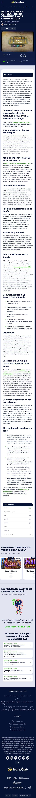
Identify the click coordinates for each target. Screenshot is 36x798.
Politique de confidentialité (17, 724)
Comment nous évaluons (18, 727)
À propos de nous (17, 721)
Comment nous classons (17, 730)
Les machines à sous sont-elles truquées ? (17, 696)
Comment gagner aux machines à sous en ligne (18, 707)
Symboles (18, 699)
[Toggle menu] (2, 2)
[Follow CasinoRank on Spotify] (23, 758)
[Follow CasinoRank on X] (15, 758)
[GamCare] (24, 778)
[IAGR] (9, 778)
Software (22, 369)
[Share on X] (3, 28)
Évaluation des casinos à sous (21, 122)
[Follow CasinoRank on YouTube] (19, 758)
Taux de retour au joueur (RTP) (22, 267)
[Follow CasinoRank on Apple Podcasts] (27, 758)
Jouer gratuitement (17, 41)
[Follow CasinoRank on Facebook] (7, 758)
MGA (30, 508)
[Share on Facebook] (7, 28)
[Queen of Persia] (11, 568)
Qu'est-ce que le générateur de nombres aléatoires (18, 710)
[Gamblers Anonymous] (15, 778)
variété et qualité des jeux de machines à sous (17, 163)
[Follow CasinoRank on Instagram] (11, 758)
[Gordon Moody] (17, 782)
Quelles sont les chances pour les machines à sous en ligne (17, 703)
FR (16, 762)
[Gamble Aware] (15, 787)
